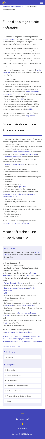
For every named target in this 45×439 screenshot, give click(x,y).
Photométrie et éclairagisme (20, 336)
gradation (28, 275)
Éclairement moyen (11, 288)
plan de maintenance (29, 154)
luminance (22, 194)
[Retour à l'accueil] (3, 2)
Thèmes (15, 2)
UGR (23, 56)
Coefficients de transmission (14, 164)
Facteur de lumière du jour (13, 283)
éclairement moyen (10, 194)
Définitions (38, 341)
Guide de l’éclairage (16, 7)
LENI (31, 56)
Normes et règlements (23, 341)
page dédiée (30, 116)
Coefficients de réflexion (13, 157)
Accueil (5, 7)
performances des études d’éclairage (16, 223)
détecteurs (9, 305)
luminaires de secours (27, 305)
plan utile (22, 187)
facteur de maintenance (22, 152)
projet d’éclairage (9, 39)
